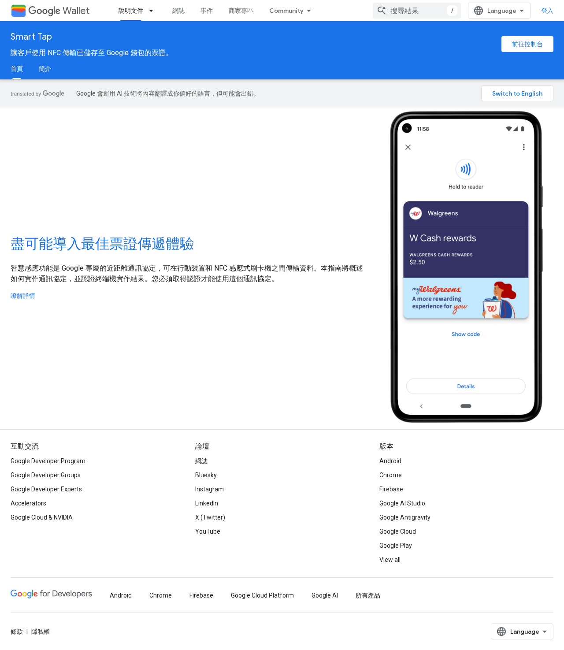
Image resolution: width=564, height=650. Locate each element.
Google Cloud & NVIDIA (42, 517)
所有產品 (368, 595)
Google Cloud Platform (262, 595)
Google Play (395, 545)
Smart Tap (31, 36)
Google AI (325, 595)
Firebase (391, 489)
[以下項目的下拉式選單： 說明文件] (153, 10)
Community (286, 11)
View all (390, 559)
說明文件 (131, 11)
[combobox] (417, 11)
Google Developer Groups (46, 475)
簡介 (45, 69)
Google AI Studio (402, 503)
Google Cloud (397, 531)
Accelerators (28, 503)
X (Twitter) (210, 517)
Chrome (390, 475)
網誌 (178, 11)
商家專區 (241, 11)
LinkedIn (206, 503)
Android (390, 460)
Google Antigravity (404, 517)
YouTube (207, 531)
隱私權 (40, 631)
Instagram (209, 489)
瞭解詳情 (23, 296)
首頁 (17, 69)
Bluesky (206, 475)
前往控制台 (527, 44)
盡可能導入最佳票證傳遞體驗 (102, 244)
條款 (17, 631)
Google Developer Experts (46, 489)
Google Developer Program (48, 460)
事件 (206, 11)
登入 (547, 10)
